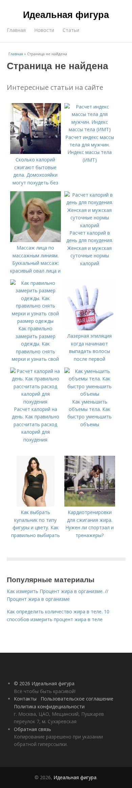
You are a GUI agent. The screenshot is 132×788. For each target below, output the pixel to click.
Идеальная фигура (66, 14)
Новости (44, 30)
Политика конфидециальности (49, 706)
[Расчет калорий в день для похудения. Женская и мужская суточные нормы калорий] (89, 225)
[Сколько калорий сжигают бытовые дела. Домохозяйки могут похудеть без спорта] (35, 152)
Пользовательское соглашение (77, 698)
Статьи (71, 30)
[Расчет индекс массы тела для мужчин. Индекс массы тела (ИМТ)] (89, 129)
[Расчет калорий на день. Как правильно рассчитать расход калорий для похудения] (35, 401)
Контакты (25, 698)
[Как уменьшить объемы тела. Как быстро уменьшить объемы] (89, 394)
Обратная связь (32, 729)
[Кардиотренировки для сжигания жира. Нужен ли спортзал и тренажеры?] (89, 504)
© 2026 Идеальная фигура (44, 683)
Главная (16, 30)
